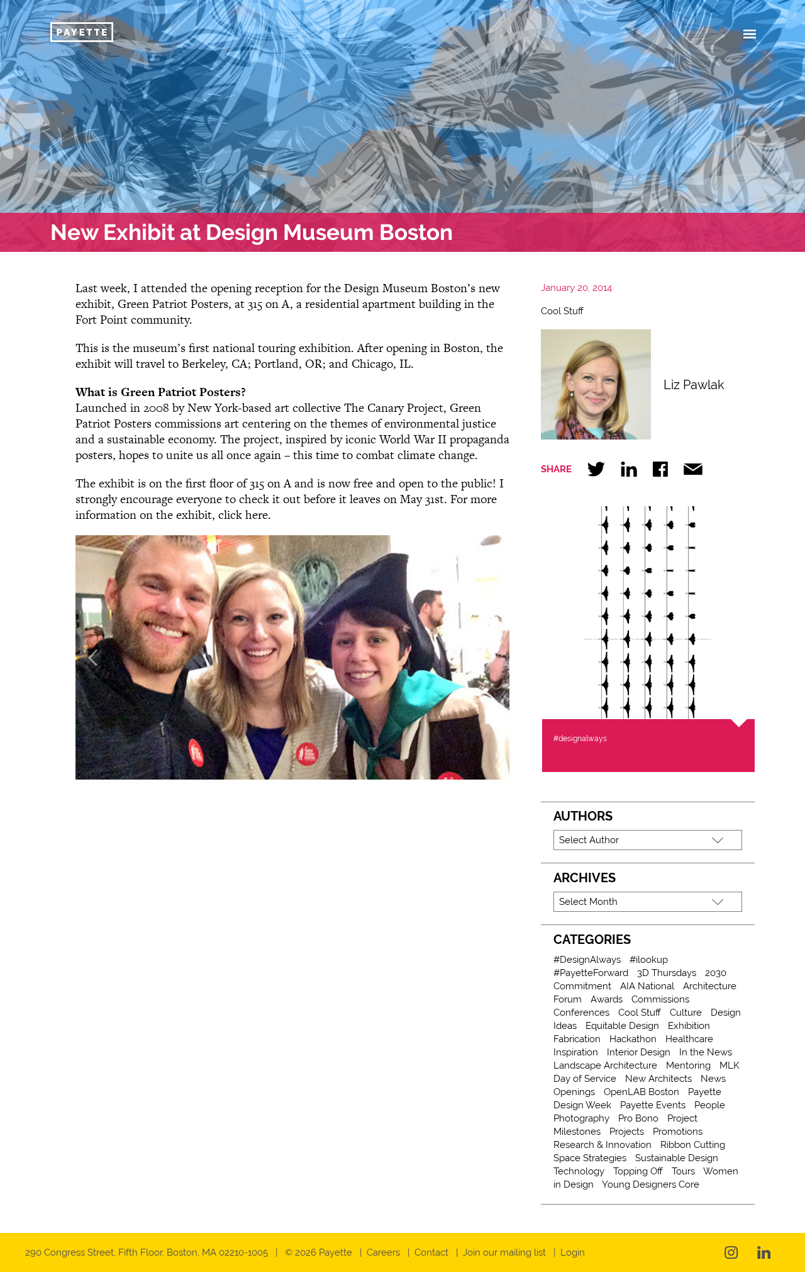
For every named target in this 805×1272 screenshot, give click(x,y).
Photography (581, 1118)
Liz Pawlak (693, 384)
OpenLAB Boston (641, 1092)
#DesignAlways (587, 959)
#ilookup (649, 959)
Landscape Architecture (605, 1065)
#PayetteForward (590, 973)
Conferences (581, 1012)
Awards (607, 999)
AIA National (647, 986)
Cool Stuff (562, 311)
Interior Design (638, 1052)
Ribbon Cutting (692, 1144)
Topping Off (638, 1171)
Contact (431, 1252)
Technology (578, 1171)
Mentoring (688, 1065)
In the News (705, 1052)
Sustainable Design (676, 1158)
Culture (686, 1012)
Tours (683, 1171)
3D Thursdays (666, 973)
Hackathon (633, 1039)
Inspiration (575, 1052)
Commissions (660, 999)
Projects (626, 1131)
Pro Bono (638, 1118)
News (713, 1078)
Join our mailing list (504, 1252)
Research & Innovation (602, 1144)
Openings (574, 1092)
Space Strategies (589, 1158)
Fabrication (577, 1039)
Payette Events (653, 1105)
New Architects (658, 1078)
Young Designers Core (650, 1184)
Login (572, 1252)
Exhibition (689, 1025)
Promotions (677, 1131)
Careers (383, 1252)
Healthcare (689, 1039)
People (709, 1105)
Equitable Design (622, 1025)
